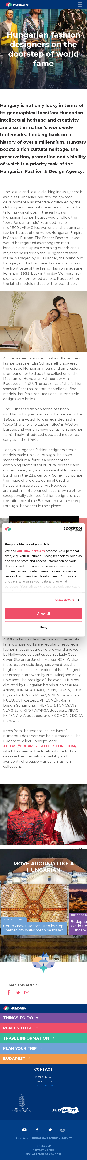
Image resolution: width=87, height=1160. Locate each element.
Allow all (43, 613)
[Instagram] (62, 1130)
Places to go (19, 1028)
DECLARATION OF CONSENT (43, 1154)
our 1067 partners (31, 551)
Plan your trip (20, 1048)
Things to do (18, 1018)
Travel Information (26, 1038)
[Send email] (26, 993)
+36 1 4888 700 (43, 1085)
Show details (64, 600)
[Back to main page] (17, 4)
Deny (43, 627)
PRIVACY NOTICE (43, 1150)
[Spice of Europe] (65, 1110)
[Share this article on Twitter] (17, 993)
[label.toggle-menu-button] (82, 4)
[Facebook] (37, 1130)
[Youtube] (24, 1130)
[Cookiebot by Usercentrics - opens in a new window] (63, 529)
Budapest (15, 1058)
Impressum (44, 1146)
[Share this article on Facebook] (8, 993)
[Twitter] (50, 1130)
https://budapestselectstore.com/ (40, 746)
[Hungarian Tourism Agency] (21, 1104)
